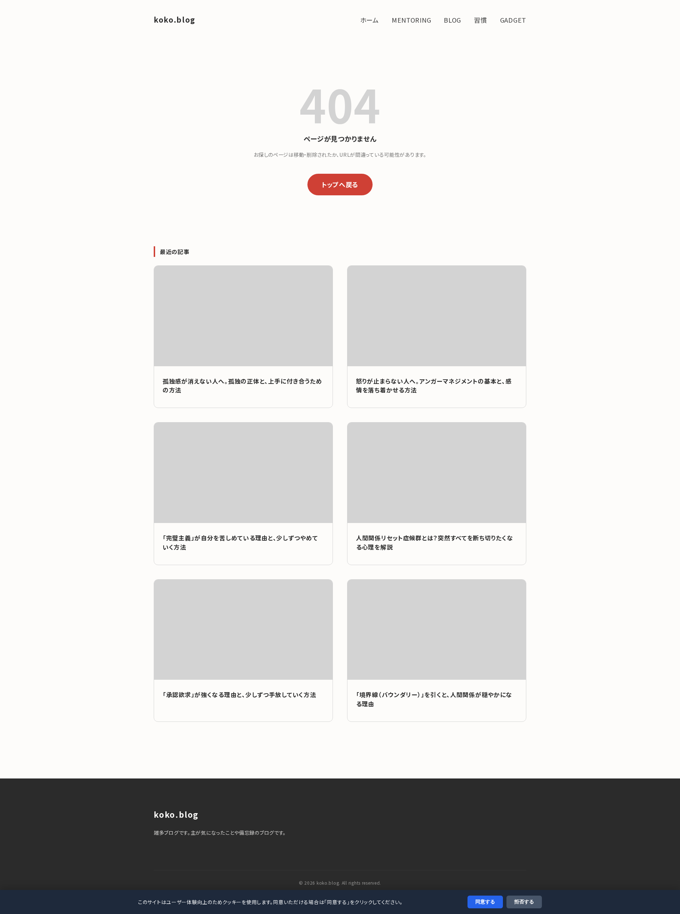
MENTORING (411, 19)
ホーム (369, 19)
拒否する (524, 901)
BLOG (452, 19)
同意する (485, 901)
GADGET (513, 19)
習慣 (480, 19)
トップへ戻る (340, 184)
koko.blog (175, 19)
